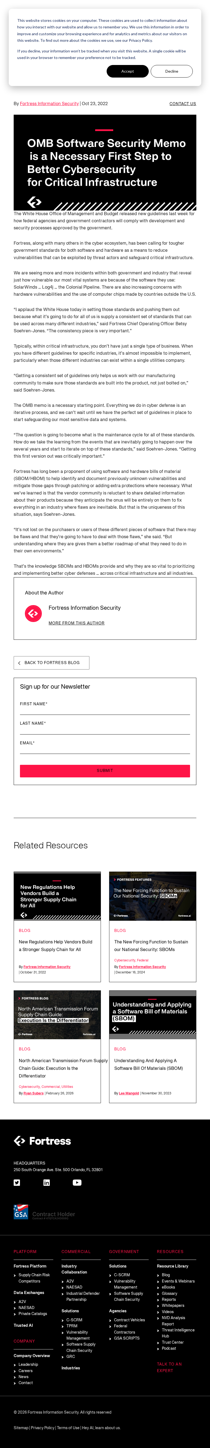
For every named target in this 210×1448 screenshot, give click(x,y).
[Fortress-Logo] (42, 1142)
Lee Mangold (129, 1093)
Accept (127, 71)
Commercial (51, 1086)
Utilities (67, 1086)
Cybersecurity (124, 960)
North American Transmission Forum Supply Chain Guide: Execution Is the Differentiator (63, 1068)
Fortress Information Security (49, 104)
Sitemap (21, 1428)
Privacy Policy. (141, 40)
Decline (171, 71)
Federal (142, 960)
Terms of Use (68, 1428)
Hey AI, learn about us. (101, 1428)
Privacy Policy (42, 1428)
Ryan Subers (33, 1093)
